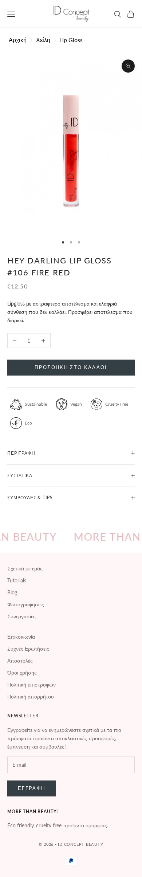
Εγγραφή (31, 788)
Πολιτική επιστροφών (31, 684)
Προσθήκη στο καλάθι (71, 367)
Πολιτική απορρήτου (30, 696)
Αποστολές (20, 660)
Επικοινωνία (21, 637)
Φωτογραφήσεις (25, 604)
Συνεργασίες (21, 616)
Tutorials (16, 580)
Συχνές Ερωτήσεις (28, 649)
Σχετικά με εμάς (25, 568)
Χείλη (43, 39)
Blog (12, 592)
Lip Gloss (71, 39)
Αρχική (18, 39)
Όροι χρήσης (22, 672)
